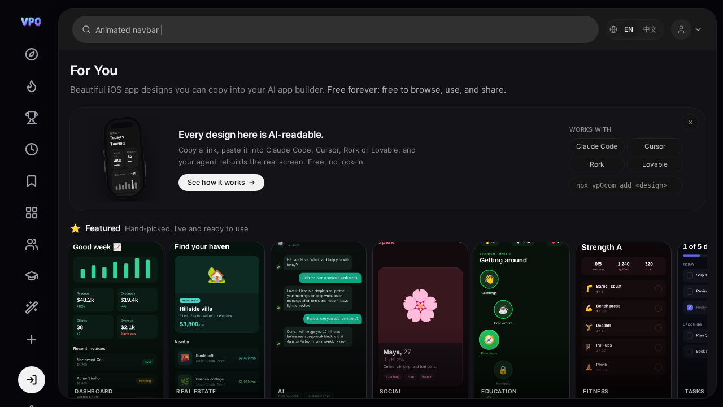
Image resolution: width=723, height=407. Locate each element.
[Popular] (31, 85)
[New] (31, 149)
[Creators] (31, 244)
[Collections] (31, 212)
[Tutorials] (31, 275)
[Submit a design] (31, 339)
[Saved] (31, 180)
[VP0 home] (31, 21)
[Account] (687, 29)
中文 (650, 29)
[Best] (31, 117)
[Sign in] (31, 379)
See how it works (221, 182)
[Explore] (31, 54)
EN (628, 29)
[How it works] (31, 307)
